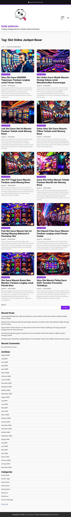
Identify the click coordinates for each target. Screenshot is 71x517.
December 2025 (6, 383)
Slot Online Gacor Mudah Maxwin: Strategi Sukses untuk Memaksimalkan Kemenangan (53, 80)
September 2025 (6, 394)
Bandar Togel (5, 479)
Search (3, 305)
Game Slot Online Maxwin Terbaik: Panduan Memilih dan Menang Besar (53, 182)
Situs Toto (4, 504)
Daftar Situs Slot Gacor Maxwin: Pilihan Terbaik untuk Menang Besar (52, 131)
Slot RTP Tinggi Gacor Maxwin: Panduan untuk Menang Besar (16, 181)
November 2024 (6, 429)
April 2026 (4, 369)
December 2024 (6, 425)
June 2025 (4, 404)
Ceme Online (5, 482)
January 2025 (5, 422)
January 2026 (5, 380)
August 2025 (5, 397)
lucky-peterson (9, 26)
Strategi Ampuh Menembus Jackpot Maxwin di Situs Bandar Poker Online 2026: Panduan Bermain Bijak (35, 339)
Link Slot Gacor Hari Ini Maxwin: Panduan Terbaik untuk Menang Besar (16, 131)
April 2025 (4, 411)
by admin (4, 85)
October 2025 (5, 390)
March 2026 (5, 373)
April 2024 (4, 453)
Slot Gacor (5, 277)
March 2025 (5, 415)
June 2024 (4, 446)
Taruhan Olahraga (7, 500)
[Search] (68, 18)
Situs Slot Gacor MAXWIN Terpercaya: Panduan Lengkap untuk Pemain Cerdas (15, 80)
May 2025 (4, 408)
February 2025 (6, 418)
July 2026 (4, 358)
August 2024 (5, 439)
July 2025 (4, 401)
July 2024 (4, 443)
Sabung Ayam (5, 489)
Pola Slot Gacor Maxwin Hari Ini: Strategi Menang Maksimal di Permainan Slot (16, 233)
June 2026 (4, 362)
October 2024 (5, 432)
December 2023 (6, 467)
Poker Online (5, 486)
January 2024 (5, 464)
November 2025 (6, 387)
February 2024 (6, 460)
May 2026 (4, 365)
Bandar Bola (5, 475)
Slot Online (6, 74)
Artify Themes (53, 514)
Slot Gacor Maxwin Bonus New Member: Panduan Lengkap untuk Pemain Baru (17, 283)
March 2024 (5, 457)
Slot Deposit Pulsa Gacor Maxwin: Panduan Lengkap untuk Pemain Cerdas (53, 233)
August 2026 (5, 355)
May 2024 (4, 450)
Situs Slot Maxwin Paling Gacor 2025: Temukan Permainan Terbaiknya (52, 283)
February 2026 (6, 376)
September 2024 (6, 436)
